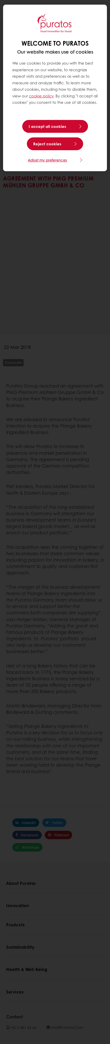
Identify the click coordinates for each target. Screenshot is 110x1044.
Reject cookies (47, 144)
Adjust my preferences (47, 160)
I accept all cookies (47, 126)
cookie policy (41, 96)
